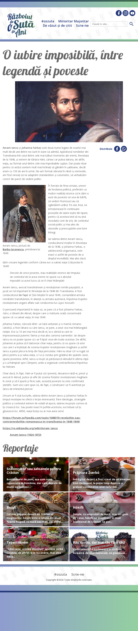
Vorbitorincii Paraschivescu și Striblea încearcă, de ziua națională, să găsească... (100, 551)
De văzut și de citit (57, 25)
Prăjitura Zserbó (86, 473)
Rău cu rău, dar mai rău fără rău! (99, 543)
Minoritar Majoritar (73, 21)
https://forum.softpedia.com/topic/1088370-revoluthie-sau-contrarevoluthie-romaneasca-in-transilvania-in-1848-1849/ (42, 419)
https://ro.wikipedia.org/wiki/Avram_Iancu (30, 428)
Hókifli (78, 508)
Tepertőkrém (17, 543)
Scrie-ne (82, 25)
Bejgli (11, 508)
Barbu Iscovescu (13, 249)
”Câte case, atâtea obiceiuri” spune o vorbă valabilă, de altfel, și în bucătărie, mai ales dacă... (35, 552)
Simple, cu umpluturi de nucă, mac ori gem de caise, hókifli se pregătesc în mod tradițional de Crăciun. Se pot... (100, 517)
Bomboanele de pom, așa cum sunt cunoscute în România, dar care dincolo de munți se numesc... (34, 483)
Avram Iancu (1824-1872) (25, 434)
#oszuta (47, 21)
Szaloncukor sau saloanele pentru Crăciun (34, 471)
